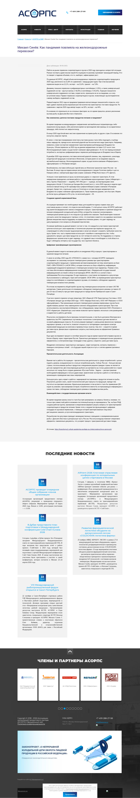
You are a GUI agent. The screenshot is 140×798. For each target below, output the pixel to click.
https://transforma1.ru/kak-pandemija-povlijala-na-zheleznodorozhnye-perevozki (83, 429)
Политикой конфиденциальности (77, 789)
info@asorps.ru (102, 722)
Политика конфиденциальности (31, 724)
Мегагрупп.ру (23, 791)
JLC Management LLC (37, 779)
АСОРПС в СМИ (37, 39)
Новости (28, 39)
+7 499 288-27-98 (78, 11)
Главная (21, 39)
